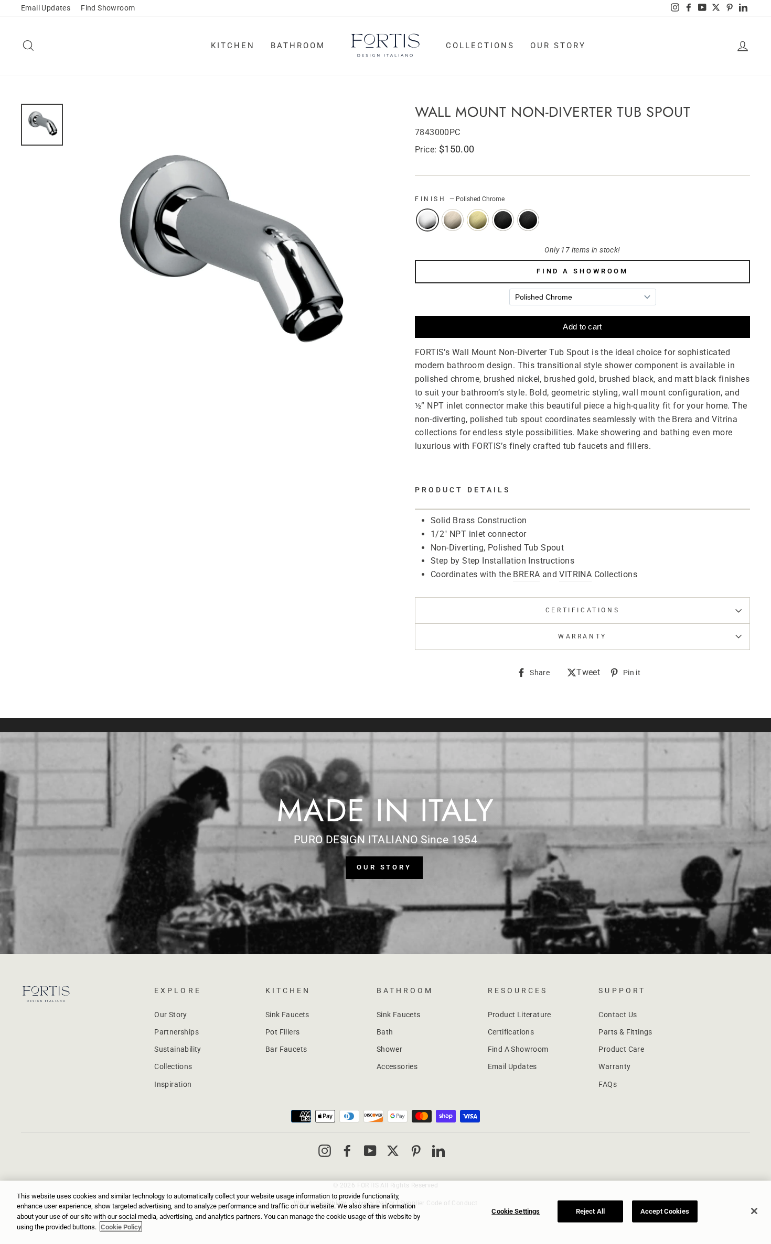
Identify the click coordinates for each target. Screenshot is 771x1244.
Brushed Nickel (452, 220)
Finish (460, 199)
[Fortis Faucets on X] (393, 1150)
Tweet (588, 673)
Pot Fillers (282, 1032)
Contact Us (617, 1014)
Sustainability (177, 1049)
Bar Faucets (286, 1049)
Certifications (582, 610)
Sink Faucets (287, 1014)
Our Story (558, 45)
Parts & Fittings (625, 1032)
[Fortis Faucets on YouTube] (370, 1150)
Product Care (621, 1049)
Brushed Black (502, 220)
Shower (389, 1049)
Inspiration (172, 1084)
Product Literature (519, 1014)
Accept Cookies (664, 1211)
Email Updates (45, 8)
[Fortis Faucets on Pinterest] (416, 1150)
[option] (225, 258)
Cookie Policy (121, 1226)
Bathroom (298, 45)
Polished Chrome (427, 220)
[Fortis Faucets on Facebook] (347, 1150)
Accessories (397, 1066)
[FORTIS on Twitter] (716, 8)
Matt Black (528, 220)
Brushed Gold (477, 220)
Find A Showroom (583, 271)
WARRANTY (582, 636)
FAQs (607, 1084)
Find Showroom (108, 8)
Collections (480, 45)
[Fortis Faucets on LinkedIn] (438, 1150)
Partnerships (176, 1032)
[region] (385, 1212)
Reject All (590, 1211)
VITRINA (575, 574)
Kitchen (233, 45)
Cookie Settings (515, 1211)
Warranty (614, 1066)
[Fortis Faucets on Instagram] (324, 1150)
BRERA (526, 574)
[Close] (754, 1211)
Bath (385, 1032)
